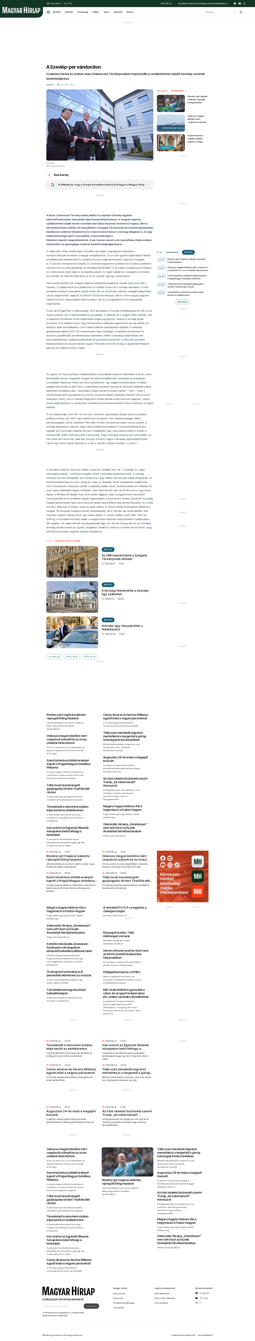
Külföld (69, 12)
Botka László (71, 656)
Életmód (118, 12)
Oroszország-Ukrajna (174, 128)
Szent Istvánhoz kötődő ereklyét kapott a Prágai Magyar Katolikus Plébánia (196, 141)
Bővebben (183, 301)
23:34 (161, 292)
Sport (106, 12)
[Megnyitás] (48, 12)
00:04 (161, 284)
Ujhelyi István (89, 656)
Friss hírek (55, 3)
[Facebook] (235, 3)
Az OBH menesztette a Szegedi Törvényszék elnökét (124, 557)
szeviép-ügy (54, 656)
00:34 (161, 276)
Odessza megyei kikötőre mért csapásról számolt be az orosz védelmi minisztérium (197, 122)
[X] (244, 3)
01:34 (161, 259)
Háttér (96, 12)
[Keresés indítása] (234, 12)
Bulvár (130, 12)
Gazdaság (82, 12)
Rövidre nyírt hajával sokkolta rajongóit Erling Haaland (197, 99)
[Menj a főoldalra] (21, 10)
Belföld (57, 12)
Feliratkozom (91, 1306)
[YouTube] (239, 3)
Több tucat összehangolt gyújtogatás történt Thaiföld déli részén (185, 285)
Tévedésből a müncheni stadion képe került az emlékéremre (185, 293)
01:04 (161, 268)
